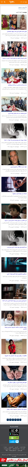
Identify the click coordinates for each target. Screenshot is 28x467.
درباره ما (5, 447)
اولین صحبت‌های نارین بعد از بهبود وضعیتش (17, 31)
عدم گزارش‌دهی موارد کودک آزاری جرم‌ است (17, 247)
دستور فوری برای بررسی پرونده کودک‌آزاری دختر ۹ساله (14, 301)
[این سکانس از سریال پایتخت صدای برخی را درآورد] (14, 211)
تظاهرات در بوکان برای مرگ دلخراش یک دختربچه (16, 356)
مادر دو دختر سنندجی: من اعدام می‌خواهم (17, 85)
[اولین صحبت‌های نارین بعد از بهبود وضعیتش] (14, 22)
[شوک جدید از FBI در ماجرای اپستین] (14, 157)
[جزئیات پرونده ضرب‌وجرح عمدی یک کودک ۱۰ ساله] (14, 130)
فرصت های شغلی (16, 449)
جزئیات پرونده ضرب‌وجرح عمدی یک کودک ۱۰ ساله (15, 140)
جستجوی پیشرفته (12, 450)
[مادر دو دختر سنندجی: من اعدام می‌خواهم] (14, 75)
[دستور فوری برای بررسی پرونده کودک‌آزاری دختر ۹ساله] (14, 291)
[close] (1, 457)
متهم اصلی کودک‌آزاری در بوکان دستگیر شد (17, 382)
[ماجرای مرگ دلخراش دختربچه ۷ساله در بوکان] (14, 400)
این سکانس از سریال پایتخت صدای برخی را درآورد (16, 220)
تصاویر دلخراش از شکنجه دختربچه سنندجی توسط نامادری (16, 328)
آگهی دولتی (20, 450)
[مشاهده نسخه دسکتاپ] (2, 2)
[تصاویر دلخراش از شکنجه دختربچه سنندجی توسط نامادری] (14, 318)
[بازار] (14, 438)
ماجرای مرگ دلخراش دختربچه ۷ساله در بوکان (17, 409)
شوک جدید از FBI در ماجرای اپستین (19, 167)
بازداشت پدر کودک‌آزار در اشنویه (20, 194)
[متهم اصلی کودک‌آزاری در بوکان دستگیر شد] (14, 373)
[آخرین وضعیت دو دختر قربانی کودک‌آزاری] (14, 104)
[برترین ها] (12, 2)
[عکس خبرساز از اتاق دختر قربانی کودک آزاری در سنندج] (14, 48)
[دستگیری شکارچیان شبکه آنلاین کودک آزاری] (14, 264)
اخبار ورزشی (11, 447)
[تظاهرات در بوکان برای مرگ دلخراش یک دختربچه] (14, 346)
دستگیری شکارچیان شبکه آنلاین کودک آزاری (17, 274)
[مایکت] (14, 442)
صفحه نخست (22, 447)
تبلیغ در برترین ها (8, 449)
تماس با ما (23, 449)
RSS (7, 450)
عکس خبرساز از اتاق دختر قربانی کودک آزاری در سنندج (15, 58)
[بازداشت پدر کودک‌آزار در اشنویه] (14, 184)
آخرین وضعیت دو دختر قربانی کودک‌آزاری (17, 113)
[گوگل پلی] (14, 434)
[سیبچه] (14, 430)
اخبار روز (16, 447)
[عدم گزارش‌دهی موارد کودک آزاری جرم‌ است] (14, 237)
